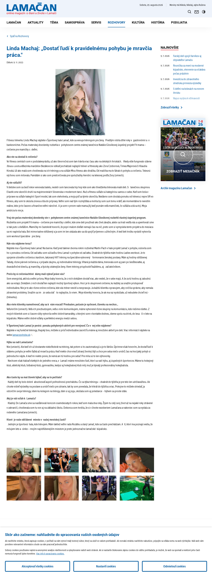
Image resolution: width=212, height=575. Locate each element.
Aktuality (35, 22)
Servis (96, 22)
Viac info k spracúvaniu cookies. (50, 553)
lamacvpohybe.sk (21, 334)
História (157, 22)
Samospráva (75, 22)
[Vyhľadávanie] (189, 11)
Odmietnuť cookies (174, 566)
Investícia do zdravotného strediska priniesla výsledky (181, 81)
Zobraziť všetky (170, 107)
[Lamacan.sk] (31, 9)
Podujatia (179, 22)
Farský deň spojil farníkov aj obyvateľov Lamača (181, 58)
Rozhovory (116, 22)
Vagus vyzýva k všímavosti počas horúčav (180, 100)
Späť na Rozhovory (19, 36)
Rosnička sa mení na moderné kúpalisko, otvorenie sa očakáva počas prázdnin (183, 69)
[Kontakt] (196, 11)
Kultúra (138, 22)
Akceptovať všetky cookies (37, 566)
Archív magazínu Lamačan (176, 188)
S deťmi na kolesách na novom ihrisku (182, 90)
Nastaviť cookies (106, 566)
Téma (54, 22)
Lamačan (14, 22)
